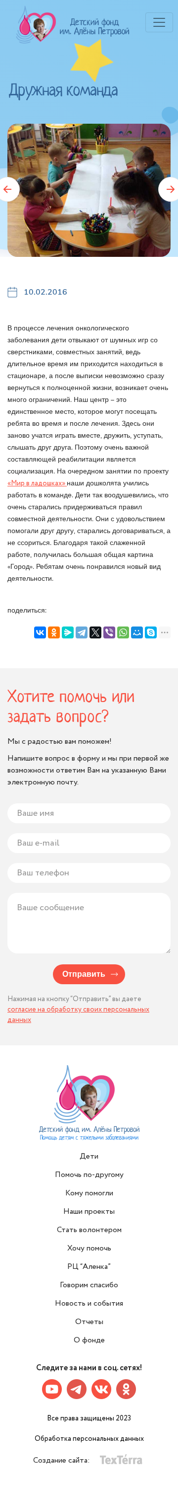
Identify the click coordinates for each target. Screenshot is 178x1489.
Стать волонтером (89, 1230)
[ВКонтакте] (40, 632)
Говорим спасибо (89, 1285)
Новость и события (89, 1303)
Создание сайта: (62, 1460)
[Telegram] (82, 632)
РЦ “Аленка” (89, 1266)
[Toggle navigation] (159, 22)
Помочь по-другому (89, 1174)
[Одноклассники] (54, 632)
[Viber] (109, 632)
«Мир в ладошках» (37, 483)
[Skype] (151, 632)
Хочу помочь (89, 1248)
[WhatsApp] (123, 632)
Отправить (83, 974)
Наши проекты (89, 1211)
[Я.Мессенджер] (68, 632)
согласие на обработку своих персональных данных (78, 1015)
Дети (89, 1156)
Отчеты (89, 1322)
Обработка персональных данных (89, 1439)
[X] (95, 632)
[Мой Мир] (137, 632)
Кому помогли (89, 1193)
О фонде (89, 1340)
